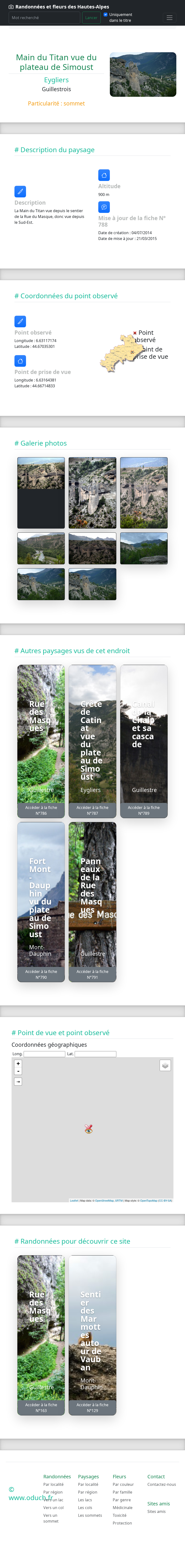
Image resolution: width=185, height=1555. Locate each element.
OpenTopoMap (148, 1200)
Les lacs (85, 1500)
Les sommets (90, 1515)
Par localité (53, 1484)
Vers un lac (53, 1500)
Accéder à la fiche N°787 (92, 810)
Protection (122, 1523)
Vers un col (53, 1507)
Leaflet (74, 1200)
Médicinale (122, 1507)
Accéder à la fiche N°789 (144, 810)
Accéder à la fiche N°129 (92, 1407)
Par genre (122, 1500)
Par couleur (123, 1484)
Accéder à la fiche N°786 (41, 810)
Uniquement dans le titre (120, 17)
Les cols (85, 1507)
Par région (53, 1492)
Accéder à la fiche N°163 (41, 1407)
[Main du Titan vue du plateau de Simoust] (41, 473)
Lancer (91, 17)
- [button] (18, 1071)
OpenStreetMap (104, 1200)
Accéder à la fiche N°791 (92, 974)
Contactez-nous (161, 1484)
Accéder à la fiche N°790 (41, 974)
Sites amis (156, 1511)
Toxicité (119, 1515)
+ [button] (18, 1064)
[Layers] (165, 1065)
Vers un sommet (51, 1518)
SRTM (119, 1200)
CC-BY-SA (165, 1200)
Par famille (122, 1492)
